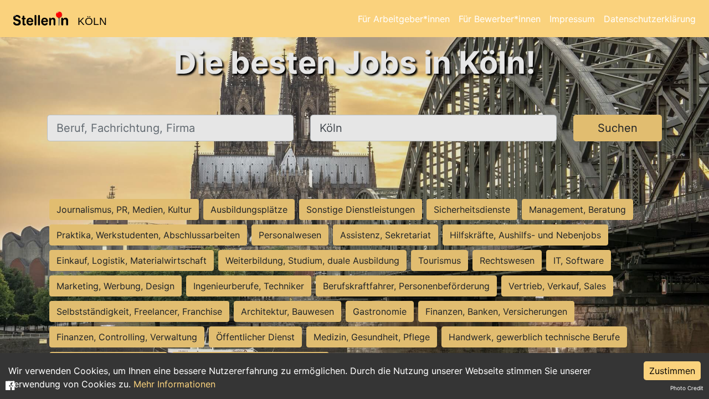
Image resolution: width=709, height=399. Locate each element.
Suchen (618, 128)
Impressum (572, 18)
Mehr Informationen (174, 384)
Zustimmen (672, 370)
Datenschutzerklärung (650, 18)
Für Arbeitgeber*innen (404, 18)
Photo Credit (686, 388)
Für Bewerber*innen (500, 18)
